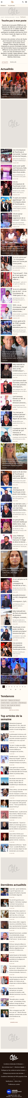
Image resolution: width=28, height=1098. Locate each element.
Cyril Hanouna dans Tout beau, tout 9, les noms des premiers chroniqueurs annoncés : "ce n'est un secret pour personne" (20, 386)
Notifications (9, 1081)
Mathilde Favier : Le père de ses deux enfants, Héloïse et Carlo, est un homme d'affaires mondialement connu (18, 815)
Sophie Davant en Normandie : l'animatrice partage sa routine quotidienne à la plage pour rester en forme (18, 958)
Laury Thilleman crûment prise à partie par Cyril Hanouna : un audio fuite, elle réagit (13, 570)
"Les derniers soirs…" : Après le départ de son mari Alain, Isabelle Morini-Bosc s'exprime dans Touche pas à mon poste (20, 510)
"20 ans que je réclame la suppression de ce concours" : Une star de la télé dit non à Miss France (20, 219)
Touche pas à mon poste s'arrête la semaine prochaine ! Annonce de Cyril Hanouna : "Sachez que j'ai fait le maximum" (20, 633)
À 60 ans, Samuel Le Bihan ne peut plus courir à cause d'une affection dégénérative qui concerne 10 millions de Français (17, 948)
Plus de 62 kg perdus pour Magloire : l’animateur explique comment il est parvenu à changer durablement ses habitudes (18, 904)
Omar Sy (3, 705)
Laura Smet (14, 702)
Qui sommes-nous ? (7, 1067)
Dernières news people (9, 17)
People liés (13, 62)
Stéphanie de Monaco (14, 700)
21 (20, 689)
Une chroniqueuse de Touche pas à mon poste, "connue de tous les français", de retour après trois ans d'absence (20, 155)
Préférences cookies (14, 1084)
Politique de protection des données (13, 1073)
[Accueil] (12, 2)
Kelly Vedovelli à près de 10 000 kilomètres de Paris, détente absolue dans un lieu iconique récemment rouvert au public (13, 462)
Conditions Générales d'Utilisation (13, 1064)
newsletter (26, 2)
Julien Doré (4, 700)
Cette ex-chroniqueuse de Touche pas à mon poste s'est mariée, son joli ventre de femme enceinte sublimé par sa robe (19, 494)
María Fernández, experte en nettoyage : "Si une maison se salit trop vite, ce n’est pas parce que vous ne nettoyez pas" (17, 915)
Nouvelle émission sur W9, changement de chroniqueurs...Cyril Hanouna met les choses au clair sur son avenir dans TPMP (20, 602)
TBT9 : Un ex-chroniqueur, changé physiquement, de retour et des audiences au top (20, 309)
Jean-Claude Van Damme (13, 705)
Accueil (2, 17)
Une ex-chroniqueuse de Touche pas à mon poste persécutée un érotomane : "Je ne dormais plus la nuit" (20, 187)
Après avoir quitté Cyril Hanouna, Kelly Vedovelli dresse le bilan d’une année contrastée (19, 170)
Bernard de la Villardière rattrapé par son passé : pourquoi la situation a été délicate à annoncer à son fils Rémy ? (17, 992)
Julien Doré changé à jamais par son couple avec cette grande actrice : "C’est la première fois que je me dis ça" (18, 804)
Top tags (17, 17)
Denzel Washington (6, 707)
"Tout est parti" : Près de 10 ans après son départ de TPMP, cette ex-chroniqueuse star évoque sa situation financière (20, 279)
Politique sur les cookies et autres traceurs (13, 1070)
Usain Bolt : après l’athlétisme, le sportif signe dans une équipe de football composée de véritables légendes (17, 892)
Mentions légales (19, 1067)
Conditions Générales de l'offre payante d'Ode (14, 1076)
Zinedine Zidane (5, 702)
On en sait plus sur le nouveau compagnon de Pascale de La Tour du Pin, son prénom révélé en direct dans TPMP (20, 585)
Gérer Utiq (18, 1081)
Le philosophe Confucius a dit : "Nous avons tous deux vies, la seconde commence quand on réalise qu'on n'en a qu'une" (18, 737)
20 (15, 689)
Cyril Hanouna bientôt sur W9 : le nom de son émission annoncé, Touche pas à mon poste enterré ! (19, 401)
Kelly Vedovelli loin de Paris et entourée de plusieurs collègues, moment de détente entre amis (20, 616)
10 (10, 689)
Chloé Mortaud (22, 702)
